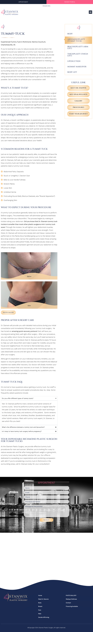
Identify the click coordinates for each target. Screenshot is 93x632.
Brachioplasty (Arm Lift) (77, 47)
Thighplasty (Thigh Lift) (77, 55)
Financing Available (72, 606)
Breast (40, 606)
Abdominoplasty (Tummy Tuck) (76, 40)
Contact (68, 603)
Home (40, 595)
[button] (90, 12)
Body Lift (72, 72)
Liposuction (73, 61)
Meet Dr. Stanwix (43, 599)
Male (39, 614)
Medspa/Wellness (71, 599)
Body (70, 34)
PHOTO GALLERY (71, 595)
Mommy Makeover (76, 66)
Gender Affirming (43, 617)
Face (39, 610)
